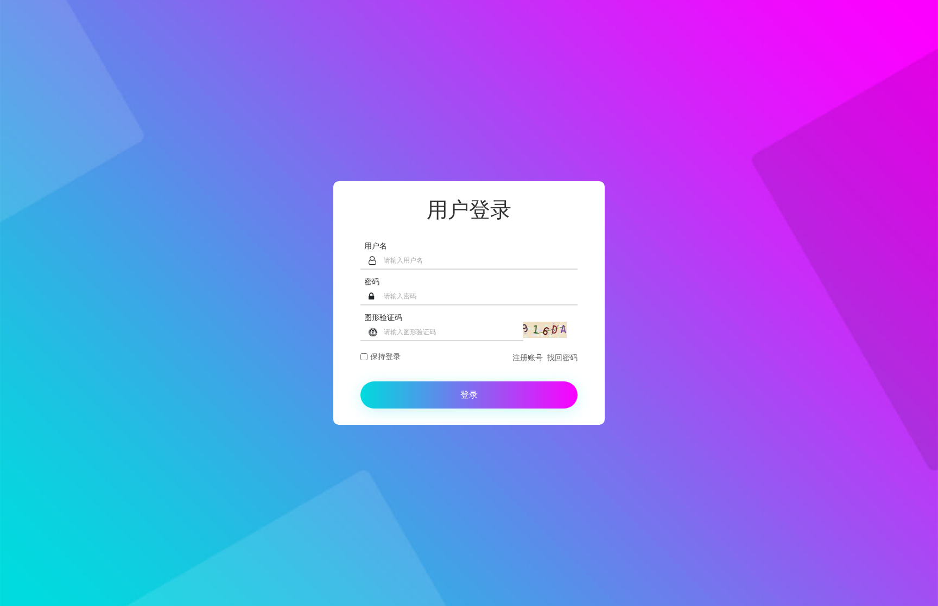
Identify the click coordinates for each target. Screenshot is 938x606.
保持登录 (385, 357)
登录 (469, 394)
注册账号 (527, 358)
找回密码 (562, 358)
